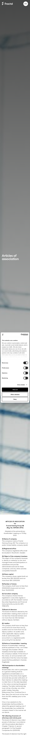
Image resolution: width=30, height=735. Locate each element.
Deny (15, 399)
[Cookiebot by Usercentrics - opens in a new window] (21, 335)
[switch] (25, 368)
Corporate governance (12, 509)
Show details (21, 384)
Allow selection (15, 394)
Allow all (15, 389)
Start (3, 509)
